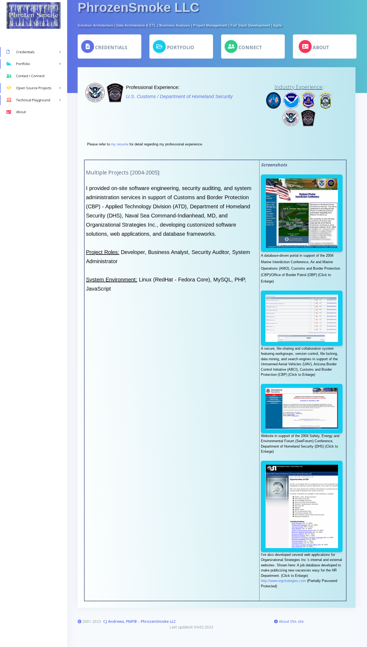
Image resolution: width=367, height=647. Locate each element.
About (21, 111)
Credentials (25, 51)
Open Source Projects (34, 87)
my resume (119, 144)
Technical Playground (33, 100)
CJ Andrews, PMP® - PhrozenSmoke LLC (139, 621)
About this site (291, 621)
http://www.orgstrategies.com (283, 581)
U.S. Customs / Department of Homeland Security (179, 96)
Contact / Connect (30, 75)
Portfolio (23, 63)
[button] (104, 46)
